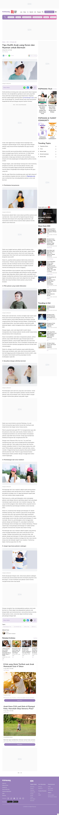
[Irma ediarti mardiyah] (3, 632)
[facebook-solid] (28, 87)
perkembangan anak (28, 97)
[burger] (56, 12)
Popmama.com (31, 176)
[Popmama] (9, 12)
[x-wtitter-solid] (31, 87)
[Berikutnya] (37, 646)
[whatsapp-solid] (24, 87)
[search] (43, 12)
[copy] (35, 87)
